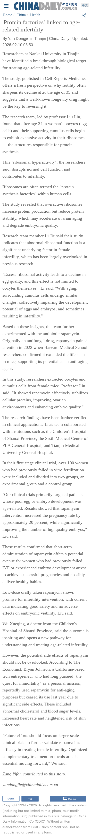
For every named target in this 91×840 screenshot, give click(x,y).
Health (35, 15)
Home (7, 15)
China (21, 15)
